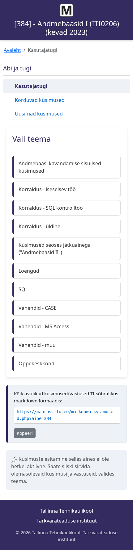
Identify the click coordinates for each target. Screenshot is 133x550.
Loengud (29, 270)
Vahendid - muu (37, 345)
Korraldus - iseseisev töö (47, 189)
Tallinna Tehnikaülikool (66, 510)
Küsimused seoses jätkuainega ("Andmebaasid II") (55, 248)
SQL (23, 289)
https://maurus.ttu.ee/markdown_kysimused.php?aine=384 (65, 415)
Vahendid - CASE (38, 307)
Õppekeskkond (36, 363)
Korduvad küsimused (40, 100)
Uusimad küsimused (39, 113)
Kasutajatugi (31, 86)
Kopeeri (25, 433)
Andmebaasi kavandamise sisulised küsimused (60, 167)
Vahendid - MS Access (44, 326)
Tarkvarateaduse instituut (66, 520)
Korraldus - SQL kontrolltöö (51, 207)
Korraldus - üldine (39, 226)
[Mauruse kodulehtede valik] (66, 10)
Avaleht (12, 50)
